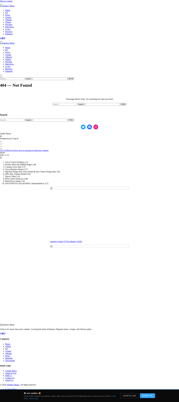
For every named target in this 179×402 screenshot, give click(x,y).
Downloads (10, 360)
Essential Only (129, 396)
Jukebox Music (13, 385)
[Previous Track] (1, 141)
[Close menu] (1, 4)
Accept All (147, 396)
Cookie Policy (11, 371)
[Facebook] (2, 38)
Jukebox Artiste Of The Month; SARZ (66, 241)
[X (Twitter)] (1, 38)
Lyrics (7, 29)
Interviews (9, 27)
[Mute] (1, 148)
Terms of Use (10, 373)
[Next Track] (1, 146)
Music (7, 10)
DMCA (8, 375)
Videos (8, 22)
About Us (9, 380)
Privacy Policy (33, 399)
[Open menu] (1, 41)
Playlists (8, 24)
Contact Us (10, 378)
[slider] (24, 150)
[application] (89, 147)
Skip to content (6, 1)
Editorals (9, 34)
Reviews (8, 31)
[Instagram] (4, 38)
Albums (8, 20)
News (7, 15)
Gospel (8, 17)
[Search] (1, 76)
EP (6, 13)
